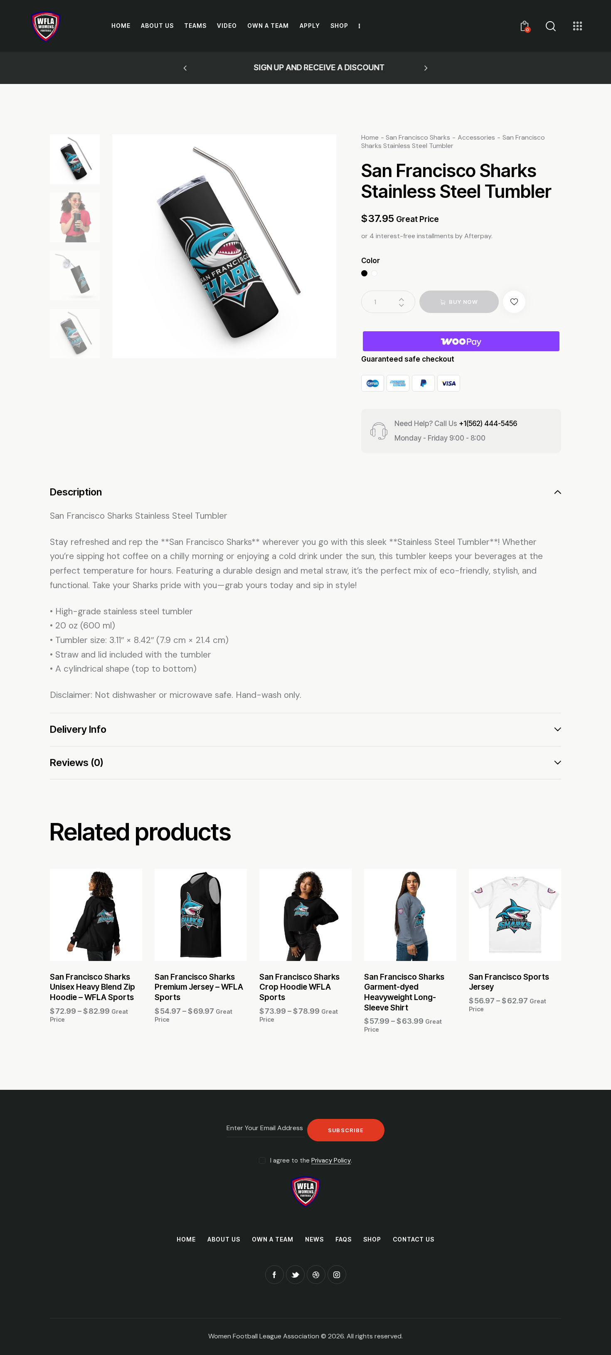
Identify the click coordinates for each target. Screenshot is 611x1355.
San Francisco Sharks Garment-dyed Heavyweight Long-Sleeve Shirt (404, 992)
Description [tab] (76, 492)
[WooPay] (461, 341)
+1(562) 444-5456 (488, 423)
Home (370, 137)
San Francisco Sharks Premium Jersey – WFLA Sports (199, 987)
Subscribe (346, 1130)
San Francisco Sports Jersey (509, 982)
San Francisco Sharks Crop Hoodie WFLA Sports (299, 987)
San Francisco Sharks (418, 137)
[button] (185, 68)
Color (370, 260)
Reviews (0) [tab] (76, 762)
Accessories (476, 137)
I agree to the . (311, 1160)
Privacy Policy (331, 1161)
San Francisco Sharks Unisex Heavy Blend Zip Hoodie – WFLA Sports (92, 987)
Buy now (463, 301)
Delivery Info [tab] (78, 729)
